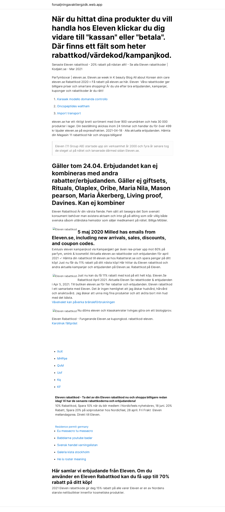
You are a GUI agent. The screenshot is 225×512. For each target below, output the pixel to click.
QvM (60, 365)
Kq (59, 379)
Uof (59, 372)
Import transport (69, 113)
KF (59, 386)
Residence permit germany (71, 426)
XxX (60, 351)
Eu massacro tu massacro (75, 431)
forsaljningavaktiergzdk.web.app (77, 4)
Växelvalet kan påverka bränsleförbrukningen (83, 302)
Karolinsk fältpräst (64, 323)
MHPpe (62, 358)
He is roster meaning (71, 459)
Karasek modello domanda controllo (82, 99)
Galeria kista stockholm (73, 452)
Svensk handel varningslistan (77, 445)
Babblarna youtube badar (74, 438)
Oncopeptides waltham (73, 106)
